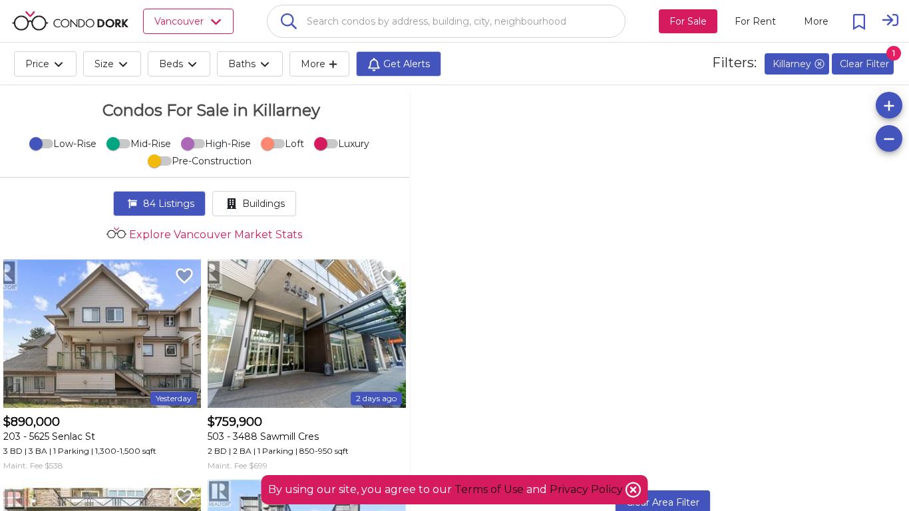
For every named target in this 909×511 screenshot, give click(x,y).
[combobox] (446, 21)
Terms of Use (489, 489)
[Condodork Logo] (70, 21)
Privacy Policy (588, 489)
